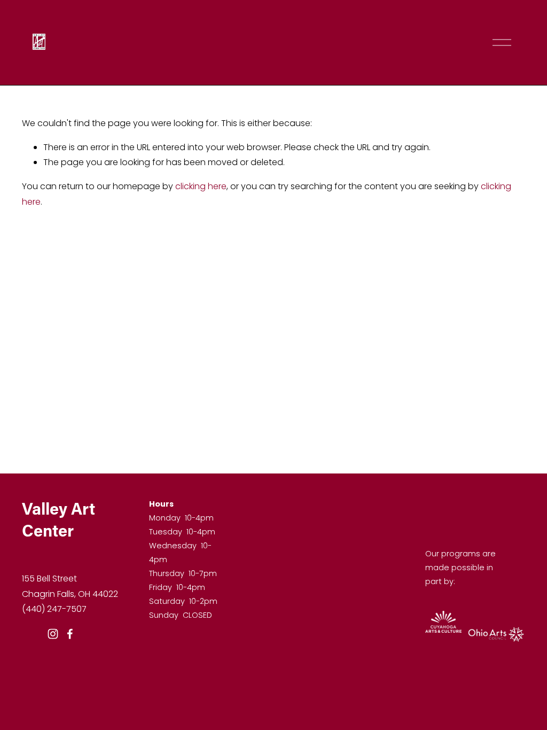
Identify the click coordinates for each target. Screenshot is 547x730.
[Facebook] (70, 633)
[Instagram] (53, 633)
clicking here (200, 186)
